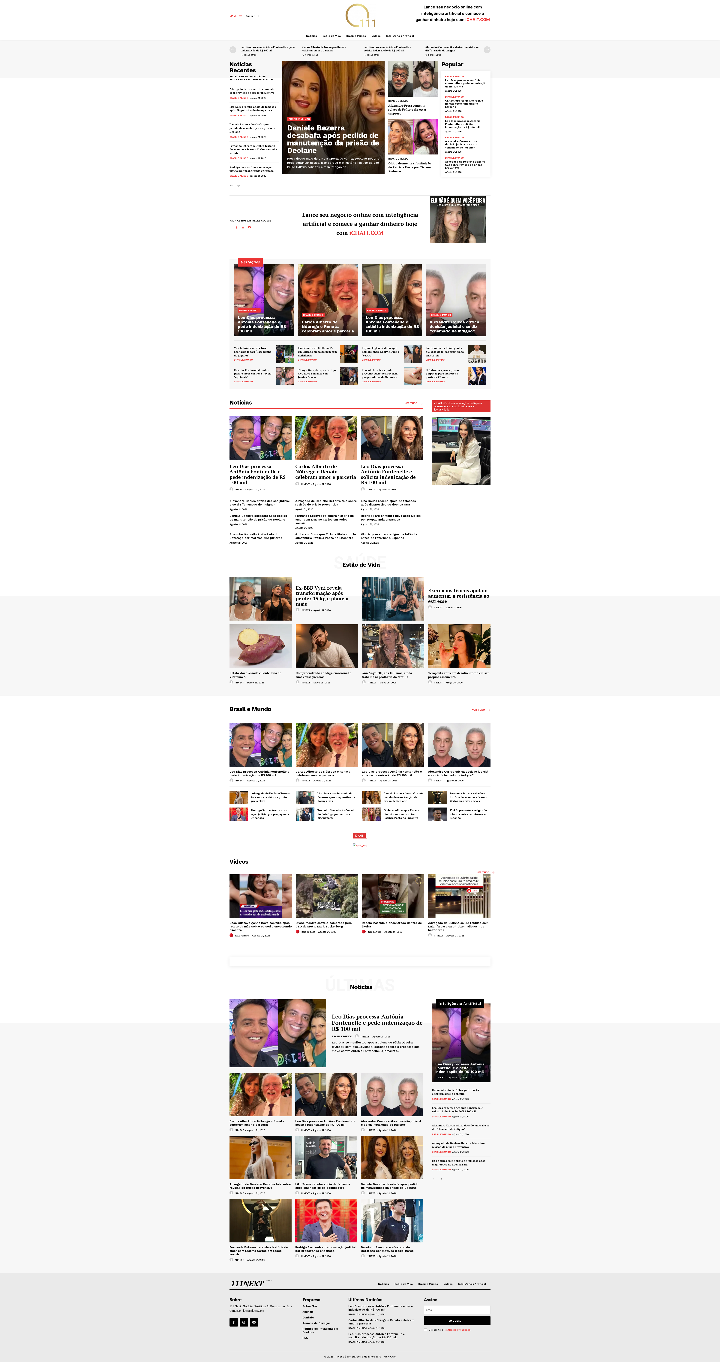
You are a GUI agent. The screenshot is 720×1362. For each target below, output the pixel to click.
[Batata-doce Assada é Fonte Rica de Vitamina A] (261, 646)
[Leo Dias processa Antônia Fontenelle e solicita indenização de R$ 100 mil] (392, 300)
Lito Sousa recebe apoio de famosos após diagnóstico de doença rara (253, 108)
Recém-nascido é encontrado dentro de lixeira (392, 924)
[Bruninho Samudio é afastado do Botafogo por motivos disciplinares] (305, 814)
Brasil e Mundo (239, 98)
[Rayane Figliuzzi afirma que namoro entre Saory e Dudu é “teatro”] (413, 354)
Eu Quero (454, 1320)
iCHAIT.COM (477, 19)
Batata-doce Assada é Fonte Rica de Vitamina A (255, 675)
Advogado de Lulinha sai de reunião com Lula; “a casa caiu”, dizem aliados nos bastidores (458, 926)
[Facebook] (236, 227)
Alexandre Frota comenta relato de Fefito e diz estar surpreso (407, 109)
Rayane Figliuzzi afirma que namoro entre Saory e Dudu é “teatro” (380, 351)
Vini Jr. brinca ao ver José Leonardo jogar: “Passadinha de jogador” (252, 351)
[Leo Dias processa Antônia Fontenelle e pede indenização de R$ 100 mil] (264, 300)
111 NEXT (438, 935)
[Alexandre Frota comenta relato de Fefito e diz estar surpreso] (412, 79)
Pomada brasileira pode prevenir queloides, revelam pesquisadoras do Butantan (380, 373)
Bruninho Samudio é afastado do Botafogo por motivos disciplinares (256, 536)
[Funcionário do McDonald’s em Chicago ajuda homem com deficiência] (349, 354)
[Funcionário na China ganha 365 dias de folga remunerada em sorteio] (477, 354)
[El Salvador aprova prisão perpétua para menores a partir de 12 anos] (477, 376)
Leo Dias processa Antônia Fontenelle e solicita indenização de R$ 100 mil (387, 48)
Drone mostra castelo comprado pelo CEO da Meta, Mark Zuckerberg (324, 924)
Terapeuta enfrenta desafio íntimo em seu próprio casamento (458, 675)
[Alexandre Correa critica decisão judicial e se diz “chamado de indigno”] (456, 300)
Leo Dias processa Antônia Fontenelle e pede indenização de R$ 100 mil (268, 48)
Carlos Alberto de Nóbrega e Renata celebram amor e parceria (324, 48)
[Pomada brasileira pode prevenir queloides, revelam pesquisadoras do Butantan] (413, 376)
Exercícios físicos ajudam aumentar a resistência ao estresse (458, 595)
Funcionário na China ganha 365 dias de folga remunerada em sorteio (445, 351)
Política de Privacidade (457, 1329)
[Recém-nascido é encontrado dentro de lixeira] (393, 896)
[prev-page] (233, 49)
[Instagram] (243, 227)
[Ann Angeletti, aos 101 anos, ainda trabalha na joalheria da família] (393, 646)
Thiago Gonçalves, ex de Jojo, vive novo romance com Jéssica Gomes (317, 373)
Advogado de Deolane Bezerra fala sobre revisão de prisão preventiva (252, 90)
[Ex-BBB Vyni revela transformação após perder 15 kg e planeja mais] (261, 598)
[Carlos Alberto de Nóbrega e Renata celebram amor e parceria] (328, 300)
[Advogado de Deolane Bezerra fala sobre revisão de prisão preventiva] (239, 797)
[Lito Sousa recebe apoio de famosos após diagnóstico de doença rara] (305, 797)
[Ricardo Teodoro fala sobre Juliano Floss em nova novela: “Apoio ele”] (285, 376)
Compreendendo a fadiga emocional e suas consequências (323, 675)
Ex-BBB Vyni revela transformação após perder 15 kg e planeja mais (322, 596)
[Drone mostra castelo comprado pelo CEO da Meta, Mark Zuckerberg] (327, 896)
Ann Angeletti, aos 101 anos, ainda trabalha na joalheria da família (387, 675)
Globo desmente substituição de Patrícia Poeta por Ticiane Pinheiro (409, 167)
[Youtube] (249, 227)
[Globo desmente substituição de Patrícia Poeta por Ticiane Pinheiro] (412, 136)
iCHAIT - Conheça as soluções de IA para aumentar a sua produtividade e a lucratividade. (458, 406)
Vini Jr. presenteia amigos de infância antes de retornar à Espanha (389, 536)
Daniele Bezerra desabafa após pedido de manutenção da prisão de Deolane (253, 128)
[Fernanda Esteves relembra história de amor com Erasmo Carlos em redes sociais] (437, 797)
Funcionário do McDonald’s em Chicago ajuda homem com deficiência (317, 351)
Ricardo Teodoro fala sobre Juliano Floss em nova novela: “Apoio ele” (253, 373)
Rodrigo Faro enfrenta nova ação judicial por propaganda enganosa (252, 169)
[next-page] (487, 49)
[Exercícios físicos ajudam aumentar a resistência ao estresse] (393, 598)
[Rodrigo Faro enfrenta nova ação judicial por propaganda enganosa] (239, 814)
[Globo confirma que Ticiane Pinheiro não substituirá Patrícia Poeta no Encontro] (371, 814)
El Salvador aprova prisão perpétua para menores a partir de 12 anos (442, 373)
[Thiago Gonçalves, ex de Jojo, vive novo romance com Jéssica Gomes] (349, 376)
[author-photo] (232, 489)
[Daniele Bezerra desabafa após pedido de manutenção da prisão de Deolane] (371, 797)
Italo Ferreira (242, 935)
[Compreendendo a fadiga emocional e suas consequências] (327, 646)
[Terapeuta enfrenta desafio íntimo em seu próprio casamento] (459, 646)
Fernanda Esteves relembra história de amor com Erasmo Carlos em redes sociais (254, 149)
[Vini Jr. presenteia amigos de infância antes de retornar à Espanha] (437, 814)
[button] (253, 16)
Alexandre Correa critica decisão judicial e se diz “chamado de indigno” (451, 48)
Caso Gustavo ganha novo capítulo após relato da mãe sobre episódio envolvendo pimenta (261, 926)
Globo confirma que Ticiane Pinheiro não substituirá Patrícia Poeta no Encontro (325, 536)
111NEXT (239, 489)
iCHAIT (359, 835)
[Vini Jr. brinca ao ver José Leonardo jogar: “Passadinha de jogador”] (285, 354)
